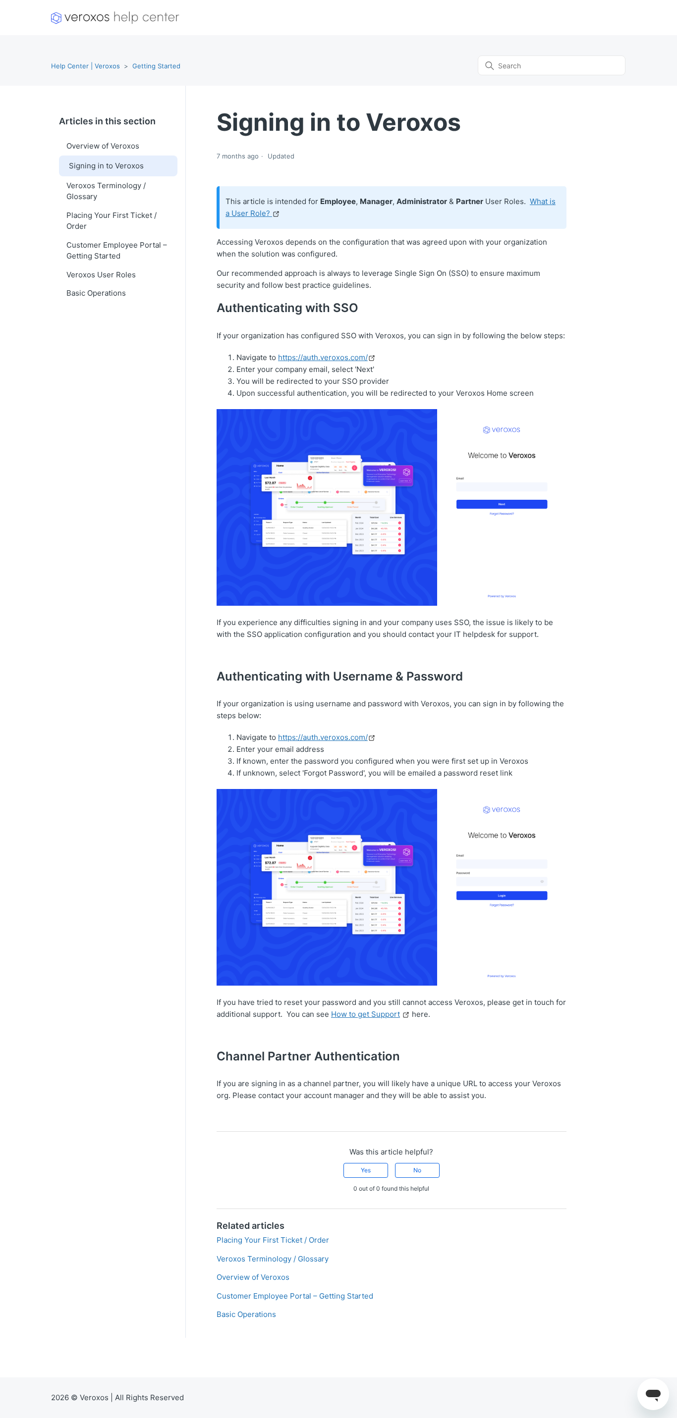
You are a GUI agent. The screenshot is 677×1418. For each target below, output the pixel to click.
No (417, 1170)
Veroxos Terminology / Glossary (106, 191)
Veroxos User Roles (101, 274)
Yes (366, 1170)
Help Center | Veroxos (85, 66)
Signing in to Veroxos (106, 165)
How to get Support (365, 1014)
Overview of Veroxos (102, 146)
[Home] (115, 17)
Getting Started (156, 66)
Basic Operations (96, 293)
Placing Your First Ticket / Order (111, 220)
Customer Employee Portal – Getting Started (116, 250)
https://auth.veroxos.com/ (323, 357)
